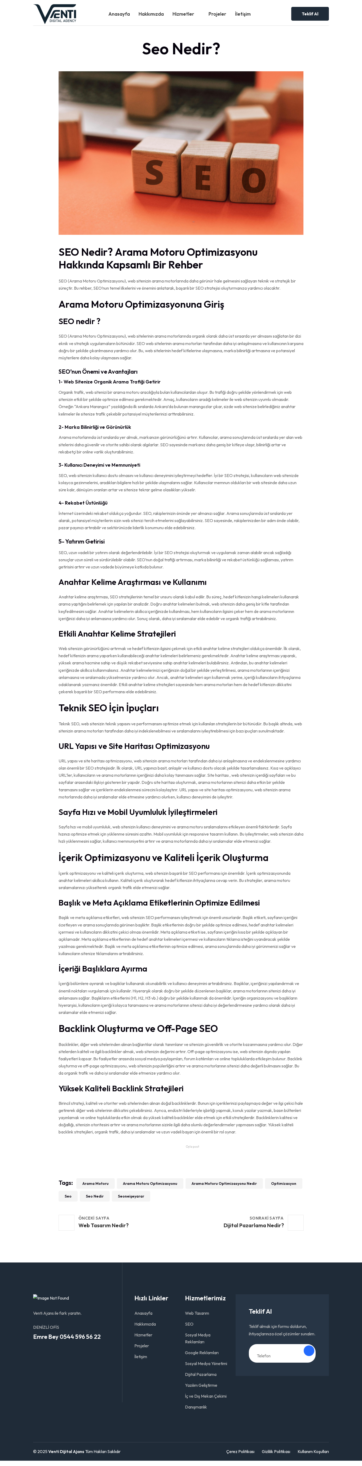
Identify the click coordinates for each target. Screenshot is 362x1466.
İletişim (243, 14)
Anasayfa (119, 14)
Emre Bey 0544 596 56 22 (67, 1336)
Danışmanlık (196, 1407)
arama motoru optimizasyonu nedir (224, 1183)
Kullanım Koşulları (313, 1451)
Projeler (217, 14)
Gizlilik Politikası (276, 1451)
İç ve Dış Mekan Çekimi (206, 1396)
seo (68, 1196)
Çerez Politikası (240, 1451)
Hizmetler (183, 14)
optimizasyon (283, 1183)
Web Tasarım (197, 1313)
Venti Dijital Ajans (66, 1451)
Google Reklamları (202, 1352)
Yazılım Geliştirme (201, 1385)
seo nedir (95, 1196)
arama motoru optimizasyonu (150, 1183)
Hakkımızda (151, 14)
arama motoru (95, 1183)
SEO (189, 1324)
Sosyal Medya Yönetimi (206, 1363)
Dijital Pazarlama (201, 1374)
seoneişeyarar (131, 1196)
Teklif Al (310, 13)
